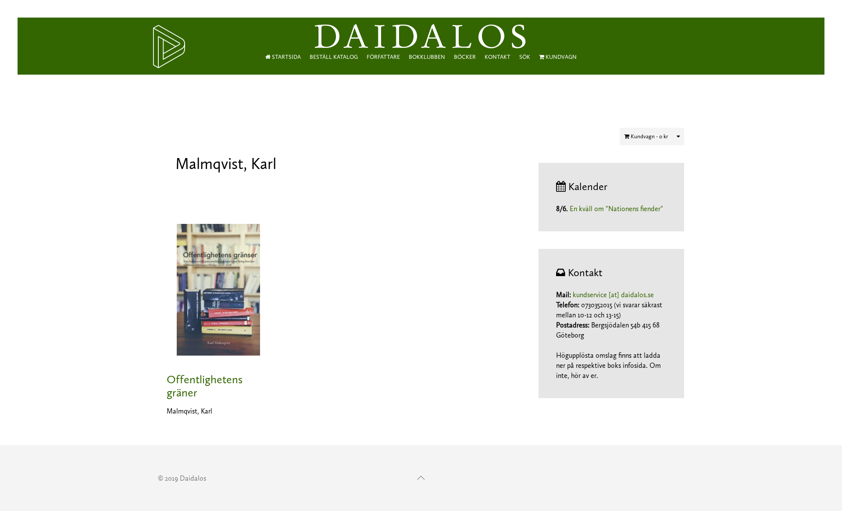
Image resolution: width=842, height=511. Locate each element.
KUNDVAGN (560, 57)
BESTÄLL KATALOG (334, 57)
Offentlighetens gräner (205, 386)
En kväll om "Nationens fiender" (616, 209)
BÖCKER (465, 57)
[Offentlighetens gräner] (218, 289)
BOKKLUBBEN (427, 57)
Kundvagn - (648, 136)
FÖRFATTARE (383, 57)
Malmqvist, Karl (189, 411)
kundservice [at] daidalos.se (613, 295)
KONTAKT (497, 57)
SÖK (524, 57)
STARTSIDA (286, 57)
